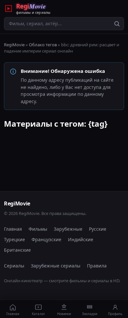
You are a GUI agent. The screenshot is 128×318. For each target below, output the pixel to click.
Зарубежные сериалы (55, 266)
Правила (97, 266)
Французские (46, 239)
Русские (97, 229)
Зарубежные (68, 229)
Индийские (80, 239)
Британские (17, 250)
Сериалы (14, 266)
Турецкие (14, 239)
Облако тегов (43, 45)
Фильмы (38, 229)
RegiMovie (14, 45)
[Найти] (117, 23)
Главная (13, 229)
